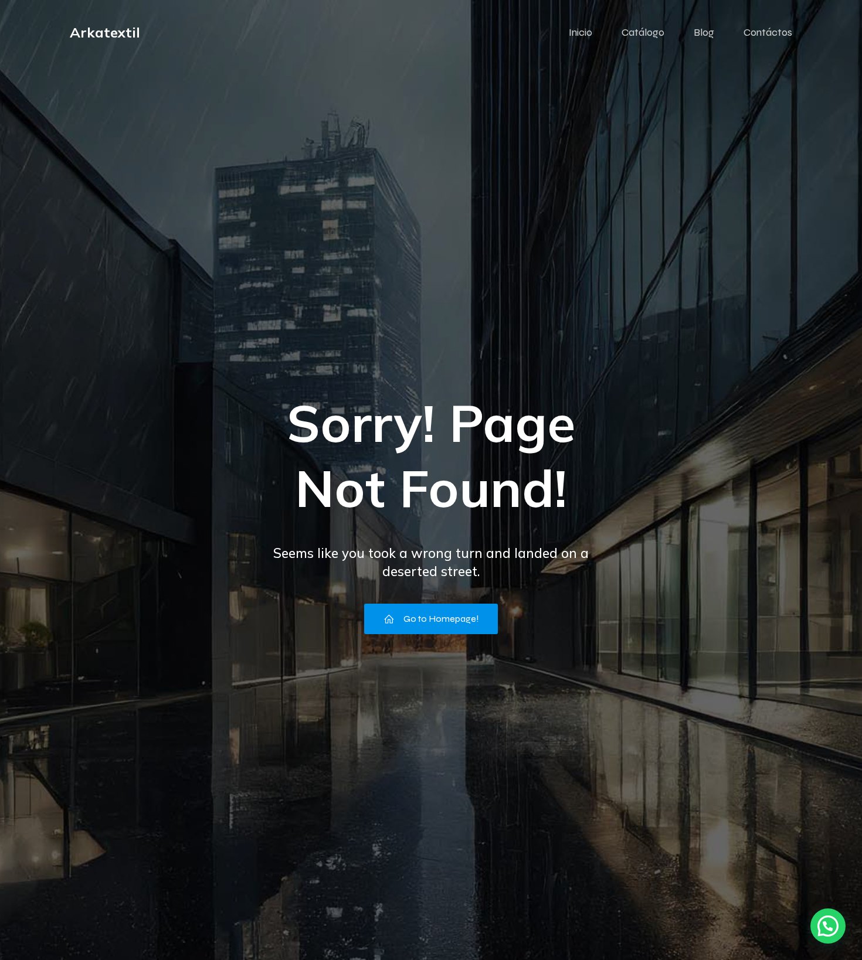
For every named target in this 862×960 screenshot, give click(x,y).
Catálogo (643, 32)
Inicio (580, 32)
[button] (828, 926)
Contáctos (768, 32)
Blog (704, 32)
